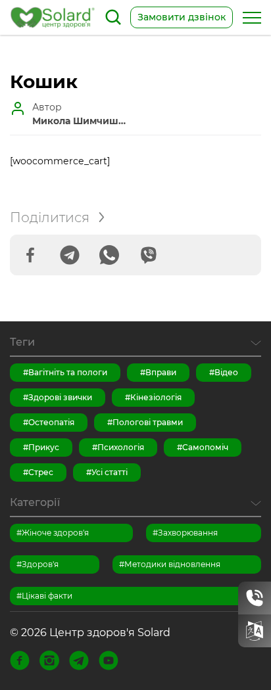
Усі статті (109, 472)
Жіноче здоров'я (55, 533)
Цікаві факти (47, 596)
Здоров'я (40, 564)
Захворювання (188, 533)
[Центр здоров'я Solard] (52, 17)
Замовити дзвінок (181, 17)
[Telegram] (70, 255)
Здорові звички (60, 397)
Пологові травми (147, 422)
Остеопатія (51, 422)
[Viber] (149, 255)
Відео (226, 372)
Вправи (160, 372)
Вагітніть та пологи (67, 372)
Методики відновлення (172, 564)
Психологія (120, 447)
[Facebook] (30, 255)
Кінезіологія (156, 397)
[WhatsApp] (109, 255)
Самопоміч (205, 447)
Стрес (40, 472)
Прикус (43, 447)
